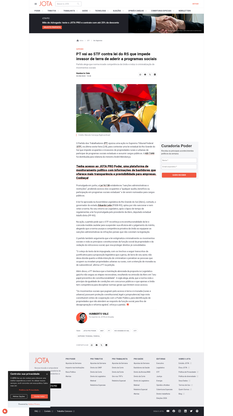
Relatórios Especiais (98, 385)
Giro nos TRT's (117, 376)
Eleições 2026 (161, 398)
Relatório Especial (119, 381)
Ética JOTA (183, 368)
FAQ (36, 411)
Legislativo (160, 368)
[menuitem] (39, 11)
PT (105, 143)
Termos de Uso (184, 385)
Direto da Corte (96, 372)
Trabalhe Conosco (64, 411)
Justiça (159, 376)
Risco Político (71, 372)
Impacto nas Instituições (75, 368)
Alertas (68, 376)
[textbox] (67, 4)
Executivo (160, 363)
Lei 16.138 (105, 185)
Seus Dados (183, 381)
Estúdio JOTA (184, 363)
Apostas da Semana (73, 363)
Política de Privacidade (187, 372)
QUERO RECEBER (179, 175)
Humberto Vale (83, 73)
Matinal (93, 381)
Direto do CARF (96, 368)
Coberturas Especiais (164, 389)
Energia (159, 381)
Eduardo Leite (105, 205)
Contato (47, 411)
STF (79, 146)
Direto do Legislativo (98, 376)
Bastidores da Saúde (142, 368)
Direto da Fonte (118, 372)
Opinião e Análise (163, 385)
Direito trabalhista (163, 394)
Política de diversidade (187, 376)
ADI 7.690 (149, 153)
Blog (180, 394)
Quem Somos (184, 389)
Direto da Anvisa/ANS (142, 372)
